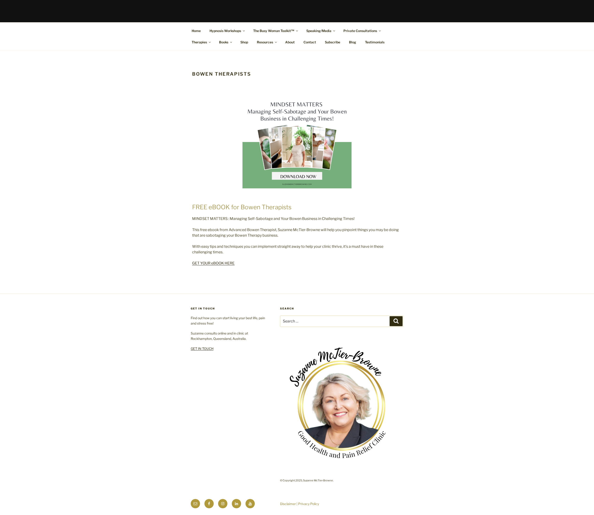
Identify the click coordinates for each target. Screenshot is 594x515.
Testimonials (374, 42)
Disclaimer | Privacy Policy (299, 504)
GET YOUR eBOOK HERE (213, 263)
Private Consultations (360, 31)
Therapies (199, 42)
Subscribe (332, 42)
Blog (352, 42)
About (290, 42)
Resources (265, 42)
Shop (244, 42)
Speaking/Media (318, 31)
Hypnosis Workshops (225, 31)
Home (196, 31)
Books (223, 42)
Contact (309, 42)
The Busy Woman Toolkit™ (273, 31)
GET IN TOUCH (202, 349)
